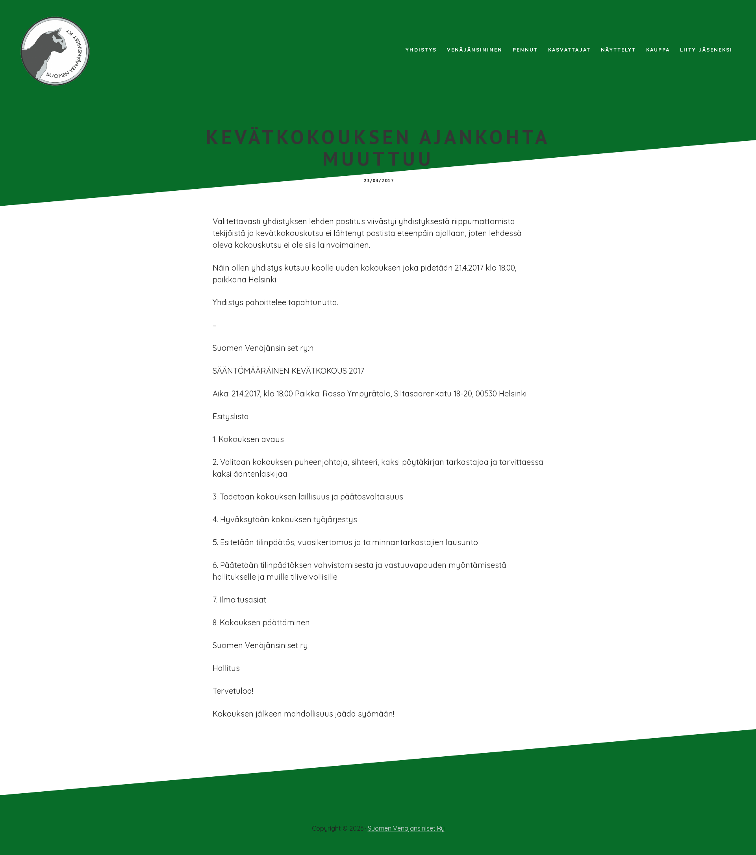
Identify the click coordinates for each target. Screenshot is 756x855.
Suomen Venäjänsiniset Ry (406, 828)
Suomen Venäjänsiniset (59, 51)
